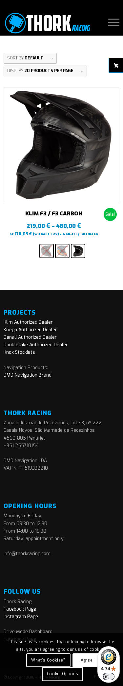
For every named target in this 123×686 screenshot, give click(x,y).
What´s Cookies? (48, 660)
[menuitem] (110, 22)
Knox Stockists (19, 352)
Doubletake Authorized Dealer (36, 345)
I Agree (85, 660)
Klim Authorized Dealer (28, 322)
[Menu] (110, 22)
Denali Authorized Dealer (30, 337)
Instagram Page (21, 617)
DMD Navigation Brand (27, 375)
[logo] (50, 22)
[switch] (108, 676)
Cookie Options (62, 674)
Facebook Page (20, 609)
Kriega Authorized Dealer (30, 330)
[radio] (46, 250)
